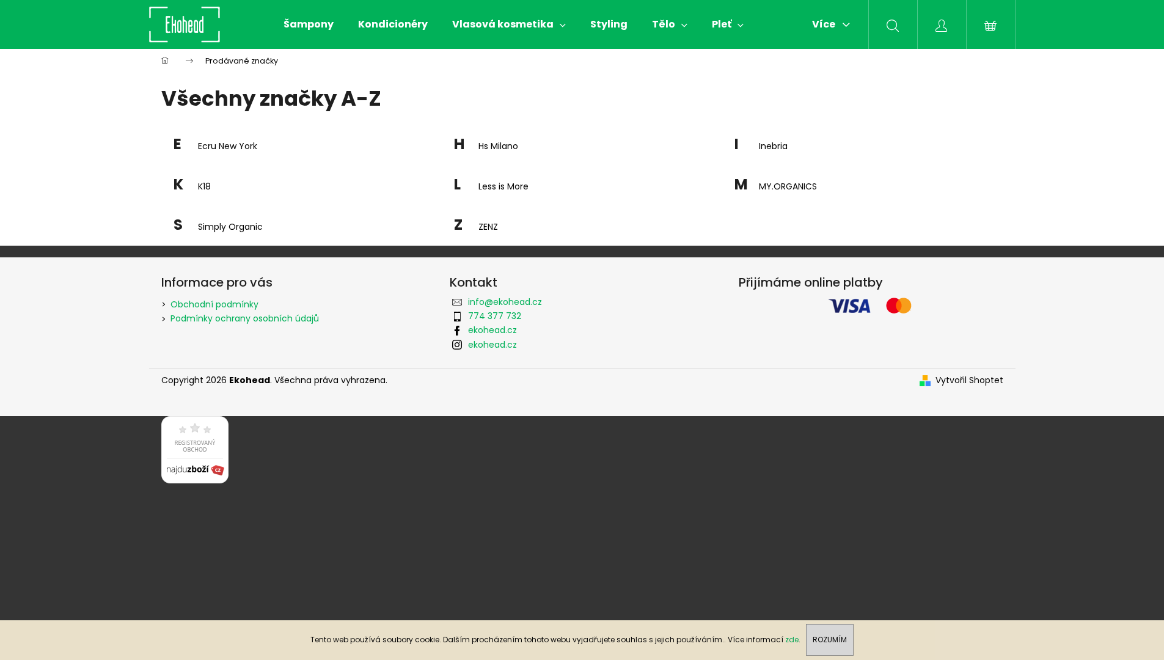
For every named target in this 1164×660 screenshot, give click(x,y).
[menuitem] (308, 24)
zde (792, 639)
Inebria (773, 146)
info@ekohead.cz (505, 302)
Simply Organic (230, 227)
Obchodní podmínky (214, 304)
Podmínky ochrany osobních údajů (244, 318)
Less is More (503, 187)
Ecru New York (227, 146)
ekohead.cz (492, 330)
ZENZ (488, 227)
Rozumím (830, 639)
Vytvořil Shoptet (969, 380)
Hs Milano (498, 146)
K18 (204, 187)
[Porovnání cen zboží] (195, 449)
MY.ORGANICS (788, 187)
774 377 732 (494, 316)
